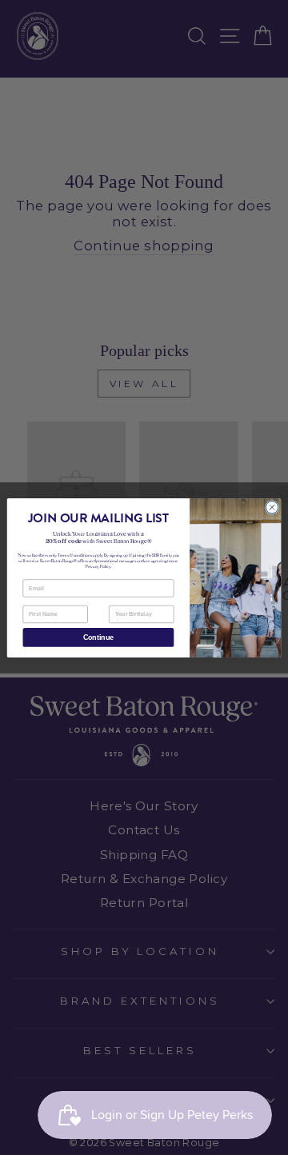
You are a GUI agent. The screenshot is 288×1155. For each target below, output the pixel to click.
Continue (98, 637)
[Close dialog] (272, 507)
